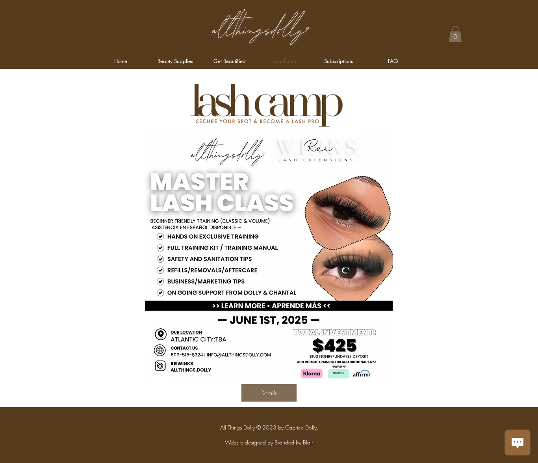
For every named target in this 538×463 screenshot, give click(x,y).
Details (268, 393)
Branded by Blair (294, 442)
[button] (455, 34)
